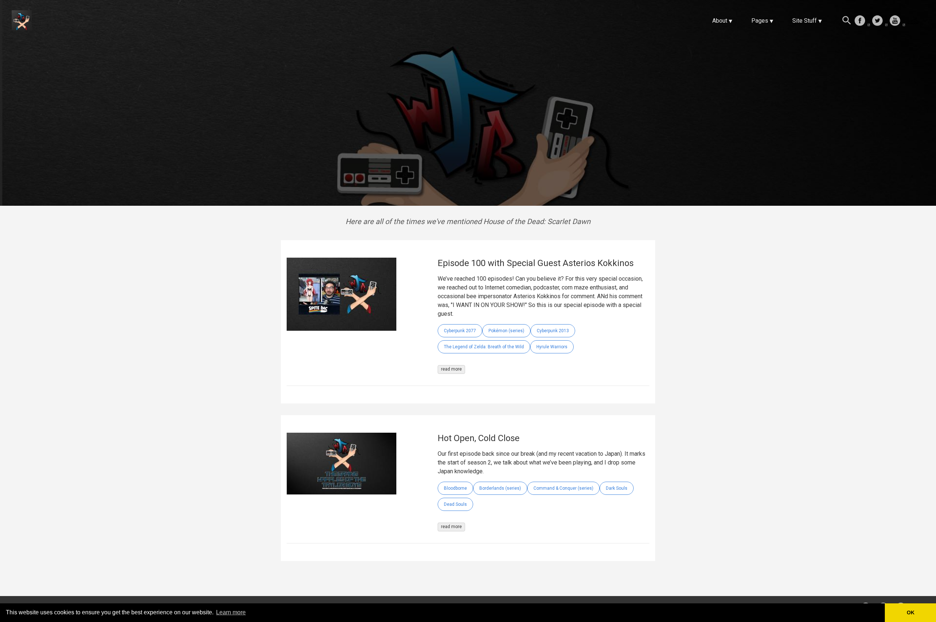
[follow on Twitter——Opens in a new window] (880, 21)
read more (451, 369)
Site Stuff (804, 20)
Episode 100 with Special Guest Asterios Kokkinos (536, 263)
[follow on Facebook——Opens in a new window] (862, 21)
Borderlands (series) (500, 488)
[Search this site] (847, 21)
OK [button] (910, 612)
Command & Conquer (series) (563, 488)
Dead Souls (455, 504)
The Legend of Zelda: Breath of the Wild (484, 346)
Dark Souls (616, 488)
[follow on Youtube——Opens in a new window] (897, 21)
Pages (759, 20)
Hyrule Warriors (551, 346)
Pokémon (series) (506, 330)
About (719, 20)
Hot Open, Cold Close (479, 438)
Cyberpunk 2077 (460, 330)
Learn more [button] (231, 612)
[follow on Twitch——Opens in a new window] (915, 21)
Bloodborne (455, 488)
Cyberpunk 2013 (553, 330)
